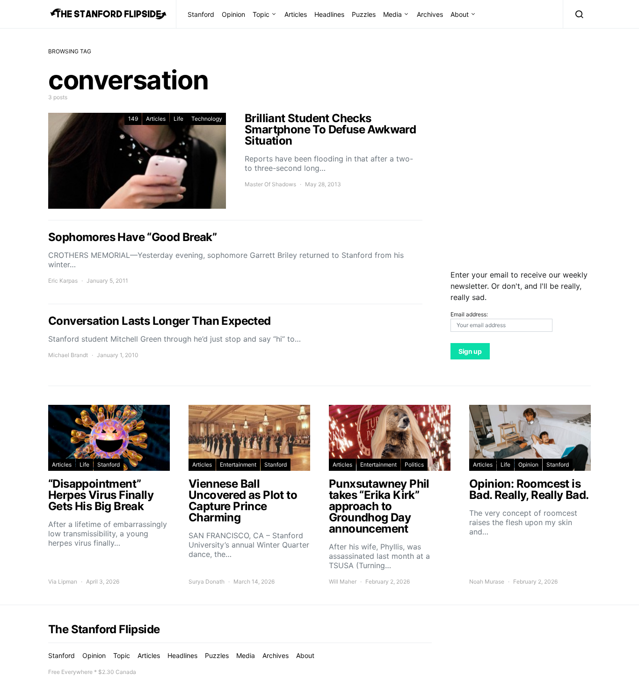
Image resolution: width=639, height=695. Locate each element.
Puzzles (364, 14)
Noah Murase (486, 581)
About (459, 14)
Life (178, 118)
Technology (206, 118)
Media (392, 14)
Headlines (329, 14)
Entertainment (238, 464)
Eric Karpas (63, 280)
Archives (430, 14)
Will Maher (342, 581)
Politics (414, 464)
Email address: (469, 314)
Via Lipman (62, 581)
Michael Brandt (68, 354)
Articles (295, 14)
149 (133, 118)
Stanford (201, 14)
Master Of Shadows (270, 184)
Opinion (233, 14)
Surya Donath (207, 581)
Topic (261, 14)
